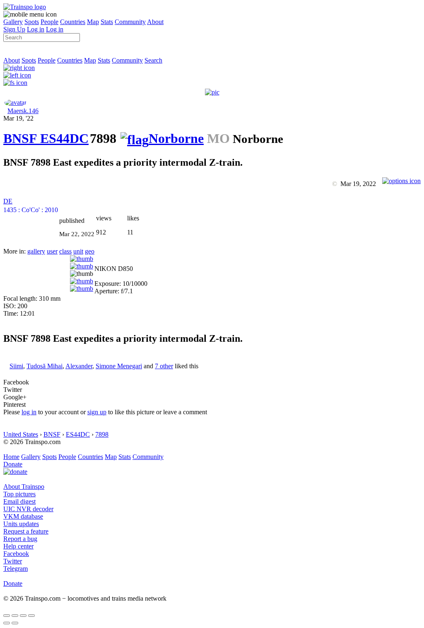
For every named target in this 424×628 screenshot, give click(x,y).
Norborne (176, 138)
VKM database (23, 516)
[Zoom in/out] (31, 615)
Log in (35, 29)
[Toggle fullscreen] (23, 615)
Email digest (19, 501)
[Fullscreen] (15, 82)
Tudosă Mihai (44, 366)
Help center (18, 546)
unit (78, 251)
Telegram (15, 568)
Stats (107, 21)
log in (29, 411)
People (49, 21)
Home (11, 456)
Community (130, 21)
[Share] (15, 615)
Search (153, 60)
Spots (31, 21)
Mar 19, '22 (18, 118)
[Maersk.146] (15, 102)
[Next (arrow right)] (15, 623)
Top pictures (19, 494)
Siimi (16, 366)
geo (89, 251)
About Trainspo (23, 486)
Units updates (21, 523)
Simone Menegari (119, 366)
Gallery (13, 21)
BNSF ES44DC (46, 138)
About (155, 21)
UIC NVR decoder (28, 508)
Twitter (12, 561)
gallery (36, 251)
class (65, 251)
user (52, 251)
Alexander (78, 366)
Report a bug (20, 538)
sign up (96, 411)
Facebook (16, 553)
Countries (72, 21)
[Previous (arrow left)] (6, 623)
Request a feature (25, 531)
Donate (12, 464)
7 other (164, 366)
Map (93, 21)
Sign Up (14, 29)
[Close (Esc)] (6, 615)
